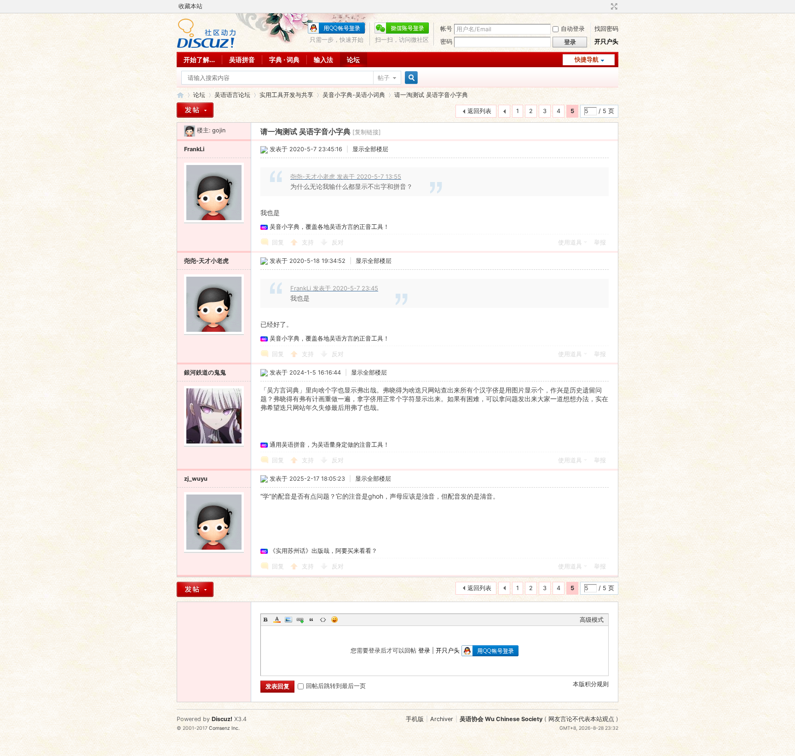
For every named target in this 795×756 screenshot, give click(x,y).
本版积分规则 (591, 684)
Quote (311, 619)
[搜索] (410, 78)
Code (323, 619)
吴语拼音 (242, 59)
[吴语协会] (206, 46)
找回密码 (606, 28)
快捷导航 (587, 59)
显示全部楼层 (370, 149)
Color (277, 619)
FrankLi (194, 149)
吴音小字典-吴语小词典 (354, 94)
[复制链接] (366, 132)
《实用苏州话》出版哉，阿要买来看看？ (323, 550)
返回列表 (479, 111)
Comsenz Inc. (224, 728)
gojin (218, 130)
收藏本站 (190, 6)
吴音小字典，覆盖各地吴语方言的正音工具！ (329, 226)
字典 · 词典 (284, 59)
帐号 (446, 28)
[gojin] (189, 130)
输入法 (323, 59)
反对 (338, 242)
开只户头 (606, 41)
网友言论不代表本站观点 (581, 719)
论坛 (353, 59)
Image (288, 619)
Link (300, 619)
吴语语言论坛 (232, 94)
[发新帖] (195, 110)
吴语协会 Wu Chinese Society (501, 719)
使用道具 (570, 242)
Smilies (334, 619)
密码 (446, 41)
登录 (424, 650)
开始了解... (199, 59)
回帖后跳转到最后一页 (336, 685)
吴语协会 (180, 95)
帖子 (384, 77)
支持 (309, 242)
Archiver (441, 719)
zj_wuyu (195, 478)
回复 (278, 242)
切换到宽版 (613, 6)
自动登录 (573, 28)
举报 (600, 242)
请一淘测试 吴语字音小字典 (431, 94)
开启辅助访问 (605, 6)
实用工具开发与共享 (286, 94)
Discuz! (222, 719)
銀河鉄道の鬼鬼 (205, 372)
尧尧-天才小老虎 (206, 260)
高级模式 (592, 619)
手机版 (415, 719)
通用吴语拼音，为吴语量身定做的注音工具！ (329, 444)
